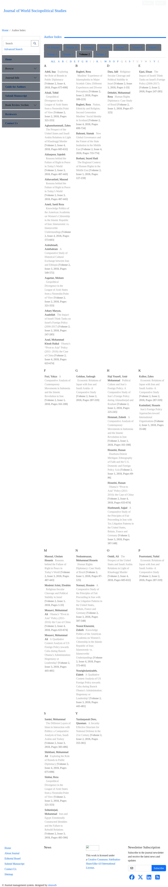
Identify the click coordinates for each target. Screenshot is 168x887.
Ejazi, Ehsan (146, 71)
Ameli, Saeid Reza (54, 204)
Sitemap (9, 874)
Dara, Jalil (113, 71)
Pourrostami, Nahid (149, 556)
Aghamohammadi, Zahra (58, 125)
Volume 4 (52, 54)
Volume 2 (84, 54)
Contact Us (11, 123)
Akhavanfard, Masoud (56, 179)
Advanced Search (13, 49)
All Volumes (53, 47)
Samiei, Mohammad (55, 719)
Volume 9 (89, 47)
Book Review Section (17, 105)
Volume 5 (153, 47)
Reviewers (11, 114)
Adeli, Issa (50, 71)
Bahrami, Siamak (85, 133)
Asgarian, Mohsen (54, 278)
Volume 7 (121, 47)
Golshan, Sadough (85, 376)
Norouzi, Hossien (85, 585)
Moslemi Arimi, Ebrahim (58, 585)
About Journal (12, 853)
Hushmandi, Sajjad (118, 508)
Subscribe (159, 868)
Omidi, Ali (113, 556)
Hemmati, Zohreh (117, 417)
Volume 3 (68, 54)
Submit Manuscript (16, 96)
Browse (9, 68)
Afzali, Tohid (51, 92)
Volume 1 (101, 54)
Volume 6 (137, 47)
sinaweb (52, 885)
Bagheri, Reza (83, 71)
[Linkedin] (149, 878)
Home (5, 30)
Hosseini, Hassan (117, 450)
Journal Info (12, 77)
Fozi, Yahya (51, 376)
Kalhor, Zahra (146, 376)
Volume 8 (105, 47)
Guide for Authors (15, 87)
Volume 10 (71, 47)
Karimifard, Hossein (149, 405)
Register (160, 2)
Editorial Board (13, 858)
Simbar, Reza (51, 777)
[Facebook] (132, 878)
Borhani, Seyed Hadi (87, 158)
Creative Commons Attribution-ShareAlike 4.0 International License (103, 863)
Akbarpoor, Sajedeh (55, 154)
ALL (53, 61)
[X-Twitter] (140, 878)
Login (148, 2)
